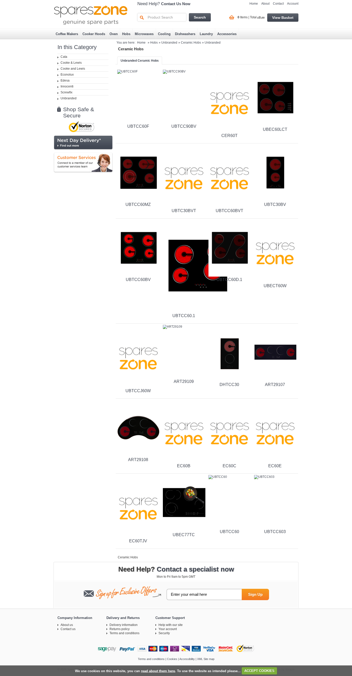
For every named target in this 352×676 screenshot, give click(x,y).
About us (67, 625)
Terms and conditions (124, 633)
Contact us (68, 629)
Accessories (227, 34)
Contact (278, 3)
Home (253, 3)
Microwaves (144, 34)
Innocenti (67, 86)
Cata (64, 57)
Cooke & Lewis (71, 63)
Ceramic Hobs (191, 42)
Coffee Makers (67, 34)
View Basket (283, 17)
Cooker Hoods (93, 34)
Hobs (126, 34)
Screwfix (66, 92)
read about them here (158, 671)
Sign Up (255, 594)
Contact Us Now (175, 4)
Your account (167, 629)
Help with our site (170, 625)
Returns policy (120, 629)
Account (292, 3)
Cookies (172, 659)
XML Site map (205, 659)
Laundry (206, 34)
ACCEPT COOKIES (259, 671)
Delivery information (124, 625)
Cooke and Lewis (73, 68)
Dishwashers (185, 34)
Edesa (65, 80)
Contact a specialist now (195, 569)
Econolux (67, 74)
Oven (114, 34)
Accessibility (187, 659)
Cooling (164, 34)
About (265, 3)
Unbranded (69, 98)
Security (164, 633)
